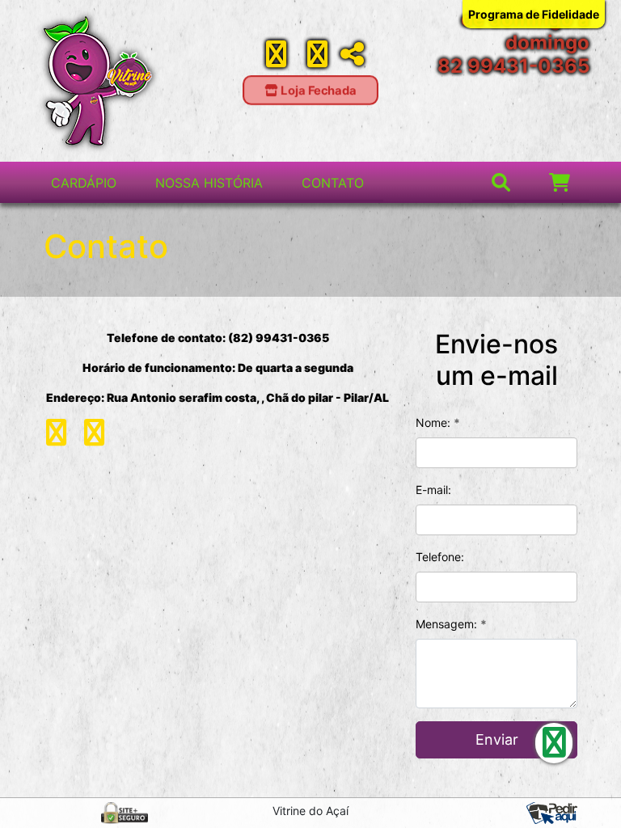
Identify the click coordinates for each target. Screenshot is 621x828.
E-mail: (433, 489)
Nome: (438, 422)
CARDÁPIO (83, 183)
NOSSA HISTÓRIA (209, 183)
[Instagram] (276, 59)
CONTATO (333, 183)
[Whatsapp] (317, 59)
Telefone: (440, 557)
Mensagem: (451, 624)
